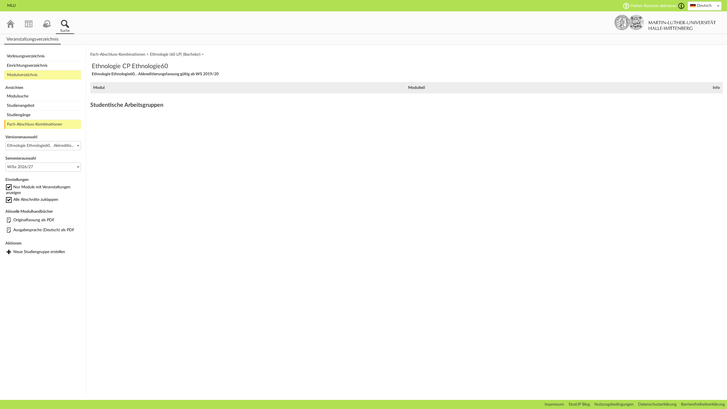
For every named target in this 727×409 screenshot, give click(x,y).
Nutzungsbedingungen (614, 404)
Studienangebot (20, 106)
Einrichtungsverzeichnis (27, 66)
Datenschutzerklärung (657, 404)
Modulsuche (17, 96)
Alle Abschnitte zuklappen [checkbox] (35, 200)
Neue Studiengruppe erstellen (39, 252)
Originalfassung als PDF (34, 220)
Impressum (554, 404)
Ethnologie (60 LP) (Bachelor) (175, 55)
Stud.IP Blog (579, 404)
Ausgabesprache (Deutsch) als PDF (43, 230)
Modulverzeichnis (22, 75)
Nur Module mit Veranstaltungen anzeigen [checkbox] (38, 190)
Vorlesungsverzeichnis (26, 56)
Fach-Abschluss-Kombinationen (34, 124)
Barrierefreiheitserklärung (703, 404)
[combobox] (705, 6)
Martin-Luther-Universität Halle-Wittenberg (665, 22)
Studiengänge (18, 115)
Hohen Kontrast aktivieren (654, 6)
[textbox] (704, 6)
